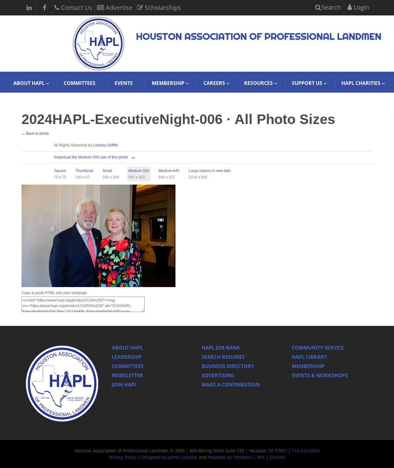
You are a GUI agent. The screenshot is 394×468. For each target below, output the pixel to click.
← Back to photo (35, 133)
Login (360, 7)
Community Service (318, 347)
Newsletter (127, 375)
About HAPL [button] (29, 83)
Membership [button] (168, 83)
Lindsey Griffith (105, 145)
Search (330, 7)
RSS (261, 457)
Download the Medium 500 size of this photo (91, 157)
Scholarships (162, 7)
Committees (79, 83)
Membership (308, 366)
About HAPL (127, 347)
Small (107, 171)
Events (124, 83)
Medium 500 (138, 171)
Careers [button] (214, 83)
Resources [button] (258, 83)
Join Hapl (124, 384)
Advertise (118, 7)
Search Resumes (223, 357)
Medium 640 (169, 171)
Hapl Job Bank (221, 347)
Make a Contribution (231, 384)
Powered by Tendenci (230, 457)
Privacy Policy (122, 457)
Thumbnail (84, 171)
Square (60, 171)
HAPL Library (309, 357)
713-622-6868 (306, 451)
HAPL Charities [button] (360, 83)
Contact (277, 457)
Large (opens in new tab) (210, 171)
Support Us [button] (307, 83)
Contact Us (75, 7)
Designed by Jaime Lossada (169, 457)
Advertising (218, 375)
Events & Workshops (320, 375)
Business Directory (228, 366)
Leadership (127, 357)
